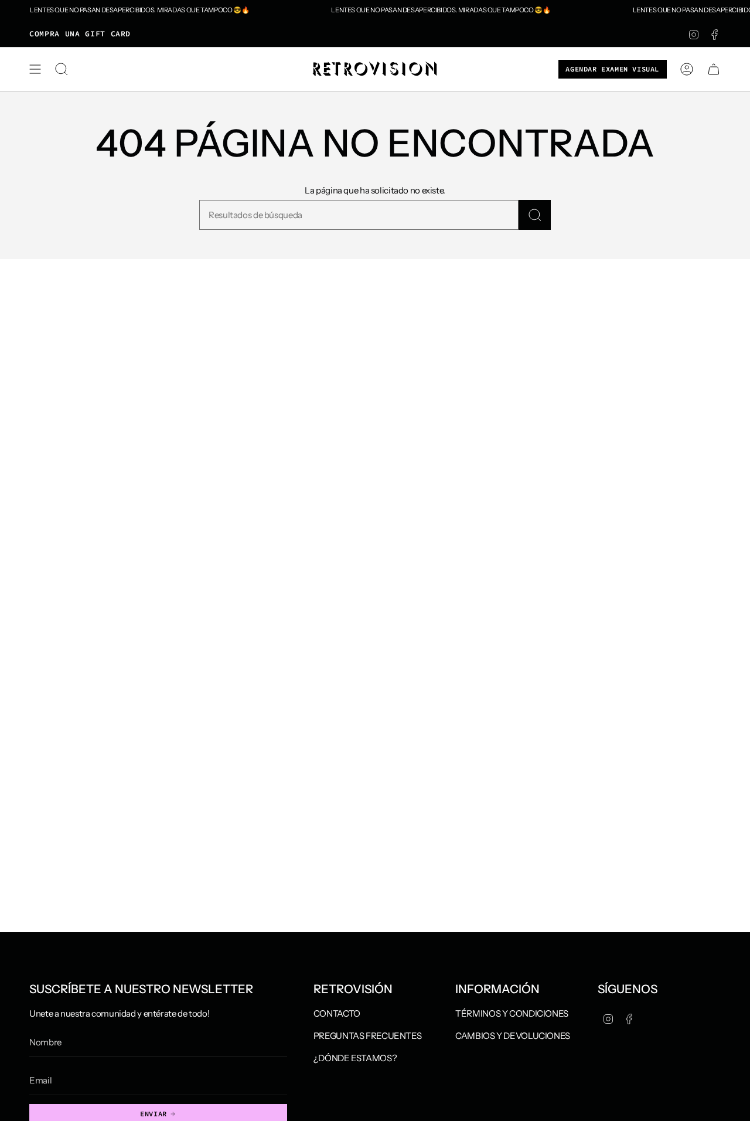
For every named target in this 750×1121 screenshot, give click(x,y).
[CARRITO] (713, 69)
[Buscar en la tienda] (535, 215)
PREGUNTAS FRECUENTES (367, 1035)
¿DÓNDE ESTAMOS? (355, 1058)
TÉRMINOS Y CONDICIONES (511, 1013)
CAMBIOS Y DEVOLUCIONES (512, 1035)
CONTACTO (336, 1013)
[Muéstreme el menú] (35, 69)
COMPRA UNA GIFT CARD (80, 34)
